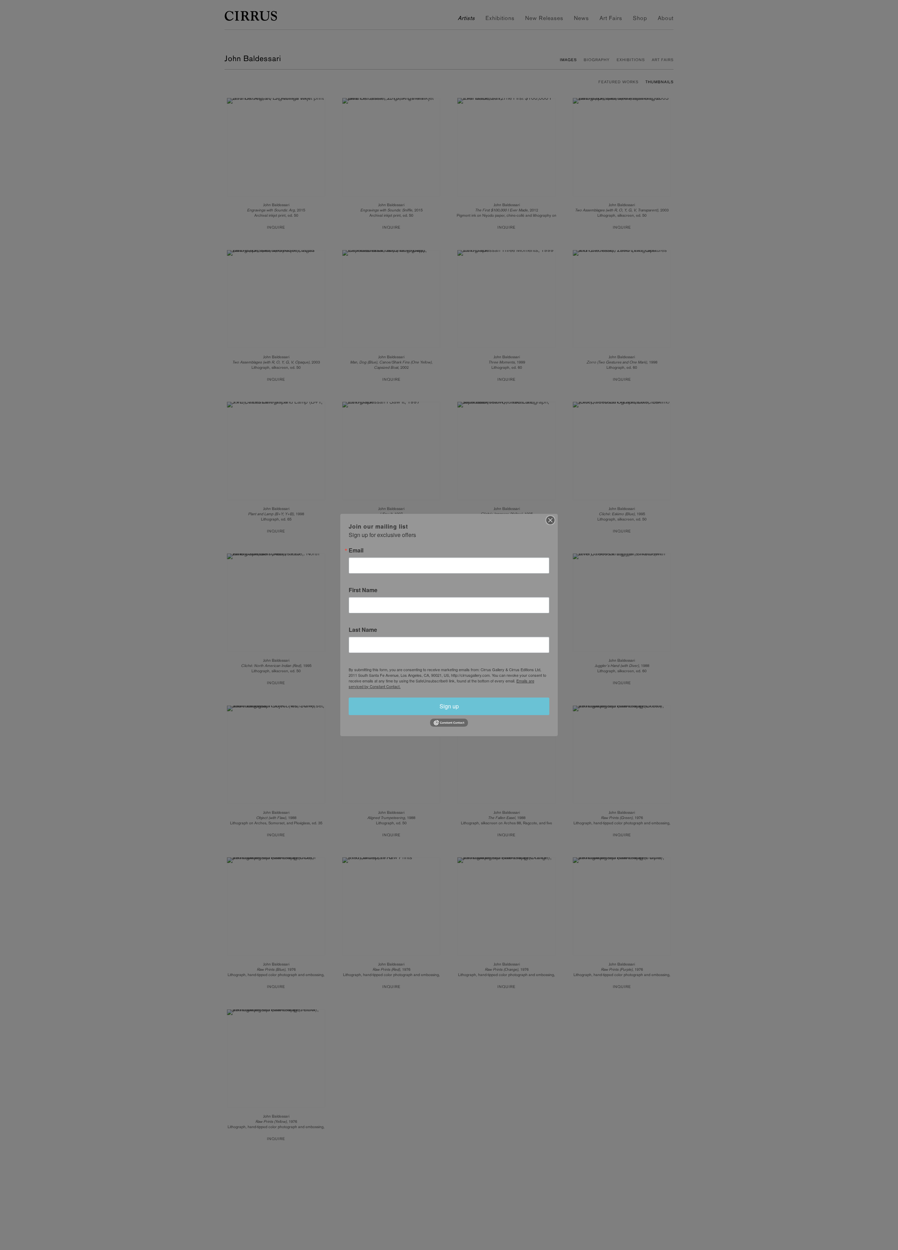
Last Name (363, 630)
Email (356, 550)
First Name (363, 590)
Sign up (449, 706)
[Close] (550, 520)
